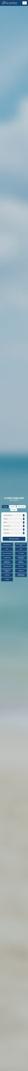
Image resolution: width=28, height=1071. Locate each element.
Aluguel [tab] (12, 506)
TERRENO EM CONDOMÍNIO (21, 575)
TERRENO (7, 575)
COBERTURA (7, 557)
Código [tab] (14, 509)
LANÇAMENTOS (7, 566)
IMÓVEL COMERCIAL (21, 562)
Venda (7, 579)
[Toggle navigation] (24, 2)
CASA (20, 549)
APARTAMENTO (7, 544)
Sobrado (21, 570)
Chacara (21, 553)
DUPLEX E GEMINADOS (7, 562)
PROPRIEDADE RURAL (7, 570)
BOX (7, 549)
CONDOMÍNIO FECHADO (21, 557)
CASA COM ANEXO (7, 553)
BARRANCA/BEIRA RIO (21, 544)
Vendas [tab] (5, 506)
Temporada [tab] (21, 506)
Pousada (21, 566)
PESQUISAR (15, 539)
